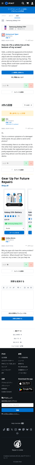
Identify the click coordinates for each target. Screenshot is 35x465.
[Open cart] (28, 3)
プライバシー (6, 385)
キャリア (4, 367)
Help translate (16, 423)
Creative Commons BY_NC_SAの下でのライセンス (17, 457)
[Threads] (31, 429)
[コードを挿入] (10, 287)
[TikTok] (4, 429)
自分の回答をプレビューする (17, 313)
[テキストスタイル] (19, 287)
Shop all (5, 185)
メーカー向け (22, 373)
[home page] (9, 3)
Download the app (25, 379)
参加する (21, 364)
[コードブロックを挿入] (24, 287)
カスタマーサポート (8, 360)
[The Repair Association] (17, 433)
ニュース (21, 360)
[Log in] (32, 3)
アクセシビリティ (7, 382)
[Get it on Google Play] (25, 389)
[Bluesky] (27, 430)
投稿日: (8, 40)
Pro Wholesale (23, 367)
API (3, 373)
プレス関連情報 (23, 357)
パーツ (4, 16)
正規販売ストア (23, 370)
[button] (23, 3)
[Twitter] (12, 429)
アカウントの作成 (17, 11)
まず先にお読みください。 (11, 414)
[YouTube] (19, 429)
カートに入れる (14, 233)
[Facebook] (8, 429)
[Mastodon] (23, 429)
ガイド (11, 16)
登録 (17, 410)
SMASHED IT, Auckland (12, 124)
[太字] (3, 287)
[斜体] (7, 287)
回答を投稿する (17, 318)
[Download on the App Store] (24, 383)
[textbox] (17, 299)
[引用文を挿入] (28, 287)
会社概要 (4, 357)
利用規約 (4, 389)
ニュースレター (6, 370)
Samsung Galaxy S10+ (13, 20)
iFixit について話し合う (9, 364)
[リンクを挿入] (13, 287)
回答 (17, 16)
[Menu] (2, 3)
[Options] (3, 20)
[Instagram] (16, 429)
